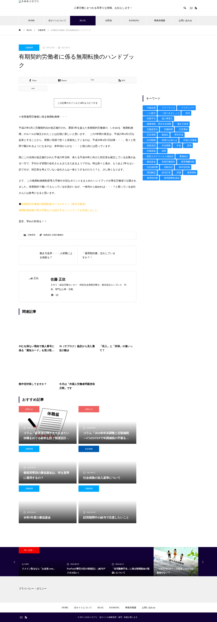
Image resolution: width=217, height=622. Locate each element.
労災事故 (183, 129)
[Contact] (191, 8)
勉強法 (165, 135)
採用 (164, 151)
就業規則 (47, 235)
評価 (179, 172)
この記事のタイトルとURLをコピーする (78, 103)
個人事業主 (167, 118)
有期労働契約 (57, 235)
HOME (31, 20)
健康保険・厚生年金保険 (159, 124)
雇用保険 (191, 172)
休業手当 (151, 118)
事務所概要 (159, 20)
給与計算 (166, 172)
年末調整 (166, 145)
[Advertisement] (170, 66)
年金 (179, 145)
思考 (189, 145)
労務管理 (29, 48)
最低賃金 (151, 162)
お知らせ (29, 409)
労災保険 (151, 135)
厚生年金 (178, 135)
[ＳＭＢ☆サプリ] (43, 8)
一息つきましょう (171, 113)
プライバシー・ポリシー (33, 588)
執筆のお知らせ (169, 140)
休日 (188, 113)
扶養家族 (151, 151)
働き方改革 (182, 124)
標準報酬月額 (187, 162)
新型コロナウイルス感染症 (160, 156)
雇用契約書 (152, 178)
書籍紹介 (184, 156)
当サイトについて (57, 20)
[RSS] (195, 8)
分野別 (108, 20)
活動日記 (168, 167)
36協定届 (151, 108)
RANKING (134, 20)
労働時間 (168, 129)
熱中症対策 (184, 167)
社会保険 (89, 449)
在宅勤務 (151, 140)
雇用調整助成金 (172, 178)
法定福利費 (152, 167)
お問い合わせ (185, 20)
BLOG (83, 20)
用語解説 (151, 172)
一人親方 (151, 113)
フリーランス (168, 108)
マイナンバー (187, 108)
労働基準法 (152, 129)
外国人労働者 (190, 140)
